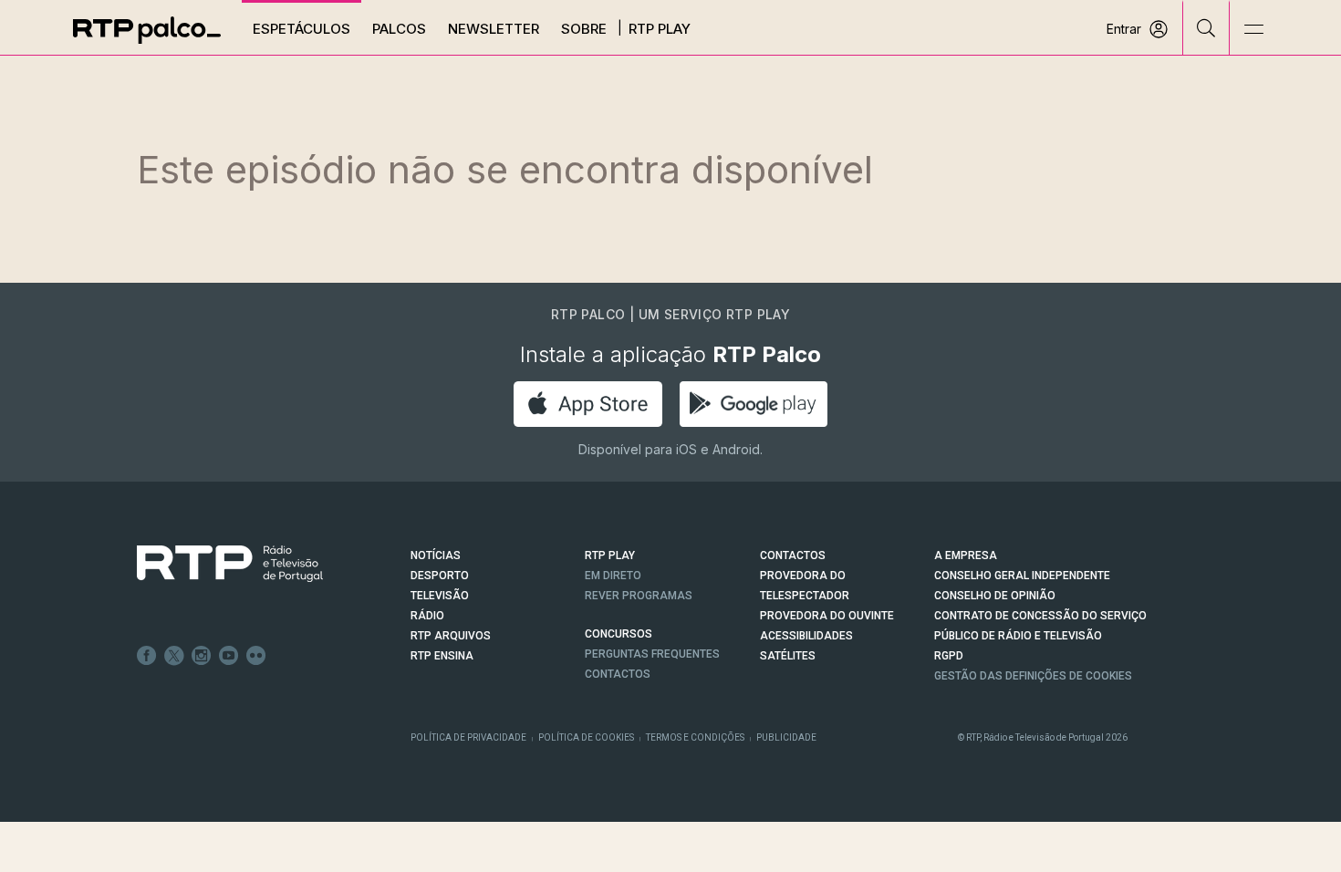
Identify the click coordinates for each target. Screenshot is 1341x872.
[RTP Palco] (147, 30)
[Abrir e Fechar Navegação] (1253, 29)
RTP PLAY (610, 555)
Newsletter (493, 28)
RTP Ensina (442, 655)
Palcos (399, 28)
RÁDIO (427, 615)
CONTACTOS (793, 555)
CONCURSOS (618, 634)
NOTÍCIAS (436, 555)
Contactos (617, 674)
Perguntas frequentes (652, 654)
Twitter (174, 656)
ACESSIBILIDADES (806, 635)
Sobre (584, 28)
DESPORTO (440, 575)
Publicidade (786, 737)
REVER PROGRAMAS (638, 595)
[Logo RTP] (215, 563)
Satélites (788, 655)
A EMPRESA (965, 555)
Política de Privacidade (468, 737)
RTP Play (660, 28)
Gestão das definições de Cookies (1033, 676)
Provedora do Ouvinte (827, 615)
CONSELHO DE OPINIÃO (994, 595)
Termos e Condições (695, 737)
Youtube (229, 656)
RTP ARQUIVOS (451, 635)
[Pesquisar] (1206, 27)
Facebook (147, 656)
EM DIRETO (613, 575)
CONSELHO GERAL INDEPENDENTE (1022, 575)
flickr (256, 656)
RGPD (948, 655)
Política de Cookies (586, 737)
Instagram (202, 656)
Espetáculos (301, 28)
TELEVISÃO (440, 595)
